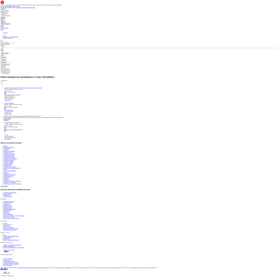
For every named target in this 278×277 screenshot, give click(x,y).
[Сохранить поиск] (2, 50)
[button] (2, 25)
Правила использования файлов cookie (25, 7)
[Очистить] (3, 46)
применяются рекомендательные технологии (29, 267)
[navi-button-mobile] (2, 30)
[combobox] (7, 43)
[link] (3, 22)
